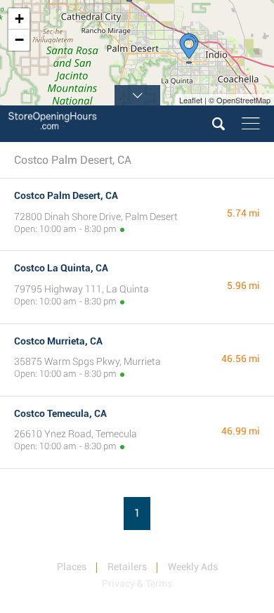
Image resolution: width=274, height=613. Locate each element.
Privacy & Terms (137, 583)
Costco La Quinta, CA (61, 267)
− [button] (19, 40)
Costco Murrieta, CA (58, 341)
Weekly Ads (193, 566)
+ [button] (19, 18)
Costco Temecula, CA (60, 413)
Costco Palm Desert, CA (66, 195)
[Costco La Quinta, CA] (189, 48)
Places (71, 566)
